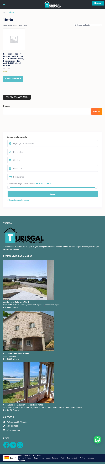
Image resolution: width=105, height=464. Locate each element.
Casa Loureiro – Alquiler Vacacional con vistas (23, 405)
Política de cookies (87, 458)
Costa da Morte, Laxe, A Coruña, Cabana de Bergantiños (23, 305)
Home (5, 12)
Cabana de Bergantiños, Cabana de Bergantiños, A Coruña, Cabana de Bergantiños (33, 407)
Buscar (98, 3)
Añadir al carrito (13, 78)
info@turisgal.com (13, 430)
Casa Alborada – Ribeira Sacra (16, 353)
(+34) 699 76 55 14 (13, 426)
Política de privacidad (69, 458)
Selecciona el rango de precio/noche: (21, 184)
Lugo (14, 356)
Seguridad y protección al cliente (46, 458)
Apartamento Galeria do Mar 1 (16, 302)
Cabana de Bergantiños (53, 305)
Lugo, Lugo (7, 356)
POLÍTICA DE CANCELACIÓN (17, 97)
